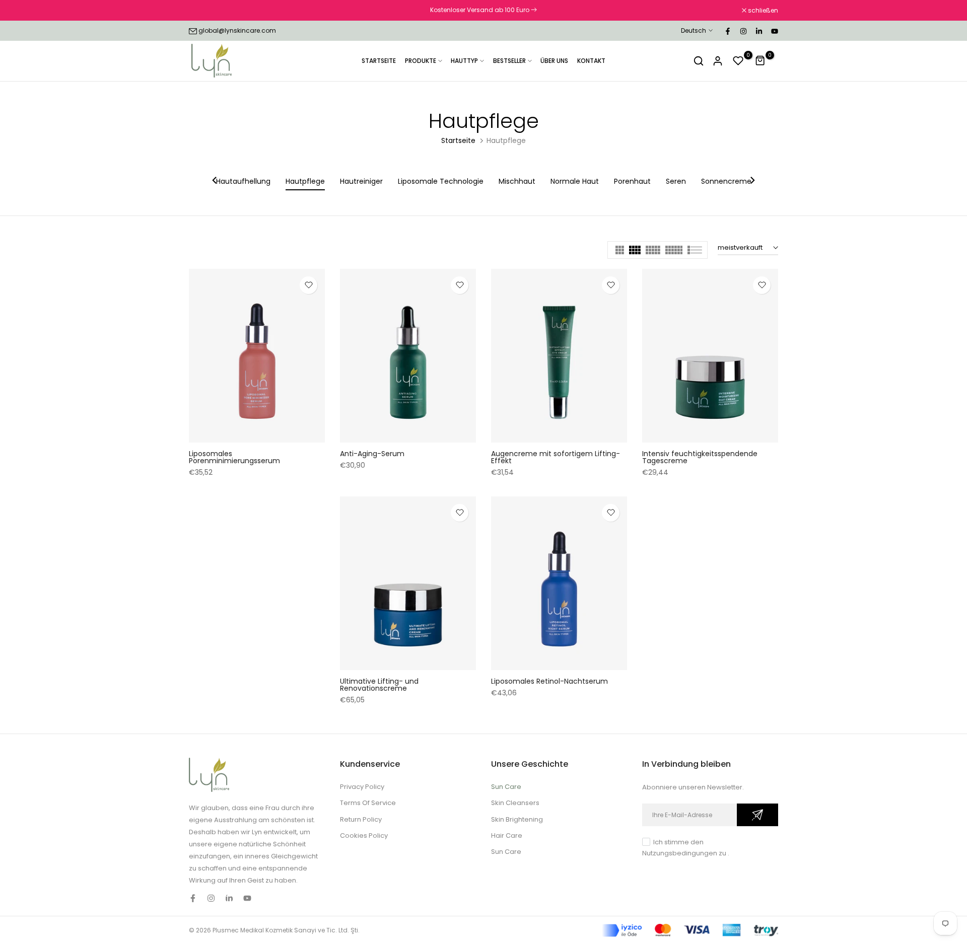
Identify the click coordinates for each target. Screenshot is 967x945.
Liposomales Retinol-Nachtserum (549, 681)
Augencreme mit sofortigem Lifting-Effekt (555, 457)
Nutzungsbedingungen (679, 853)
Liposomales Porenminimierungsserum (234, 457)
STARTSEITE (379, 60)
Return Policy (361, 819)
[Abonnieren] (757, 815)
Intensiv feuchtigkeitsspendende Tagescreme (699, 457)
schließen (209, 11)
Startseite (458, 140)
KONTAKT (591, 60)
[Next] (752, 181)
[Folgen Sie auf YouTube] (774, 31)
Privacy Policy (362, 786)
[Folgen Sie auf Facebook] (727, 31)
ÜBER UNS (554, 60)
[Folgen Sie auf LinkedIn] (758, 31)
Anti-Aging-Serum (372, 454)
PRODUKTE (420, 60)
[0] (738, 60)
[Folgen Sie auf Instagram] (743, 31)
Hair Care (506, 835)
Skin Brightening (517, 819)
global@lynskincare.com (237, 30)
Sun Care (506, 786)
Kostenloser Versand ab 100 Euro (480, 10)
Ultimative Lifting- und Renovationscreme (379, 684)
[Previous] (215, 181)
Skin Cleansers (515, 803)
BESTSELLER (509, 60)
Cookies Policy (364, 835)
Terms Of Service (368, 803)
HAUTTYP (464, 60)
